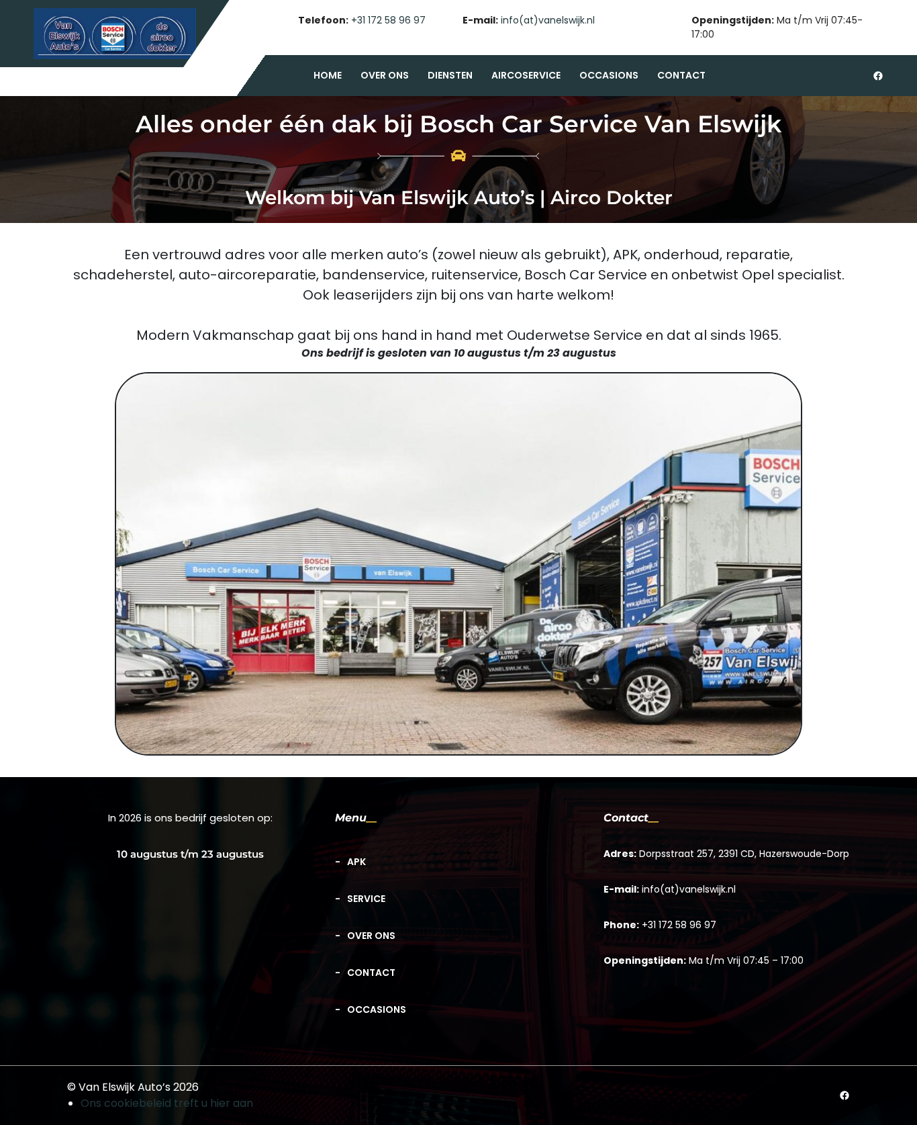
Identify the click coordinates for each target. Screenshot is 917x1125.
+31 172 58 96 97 (388, 20)
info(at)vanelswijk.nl (548, 20)
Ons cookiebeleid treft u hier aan (167, 1103)
